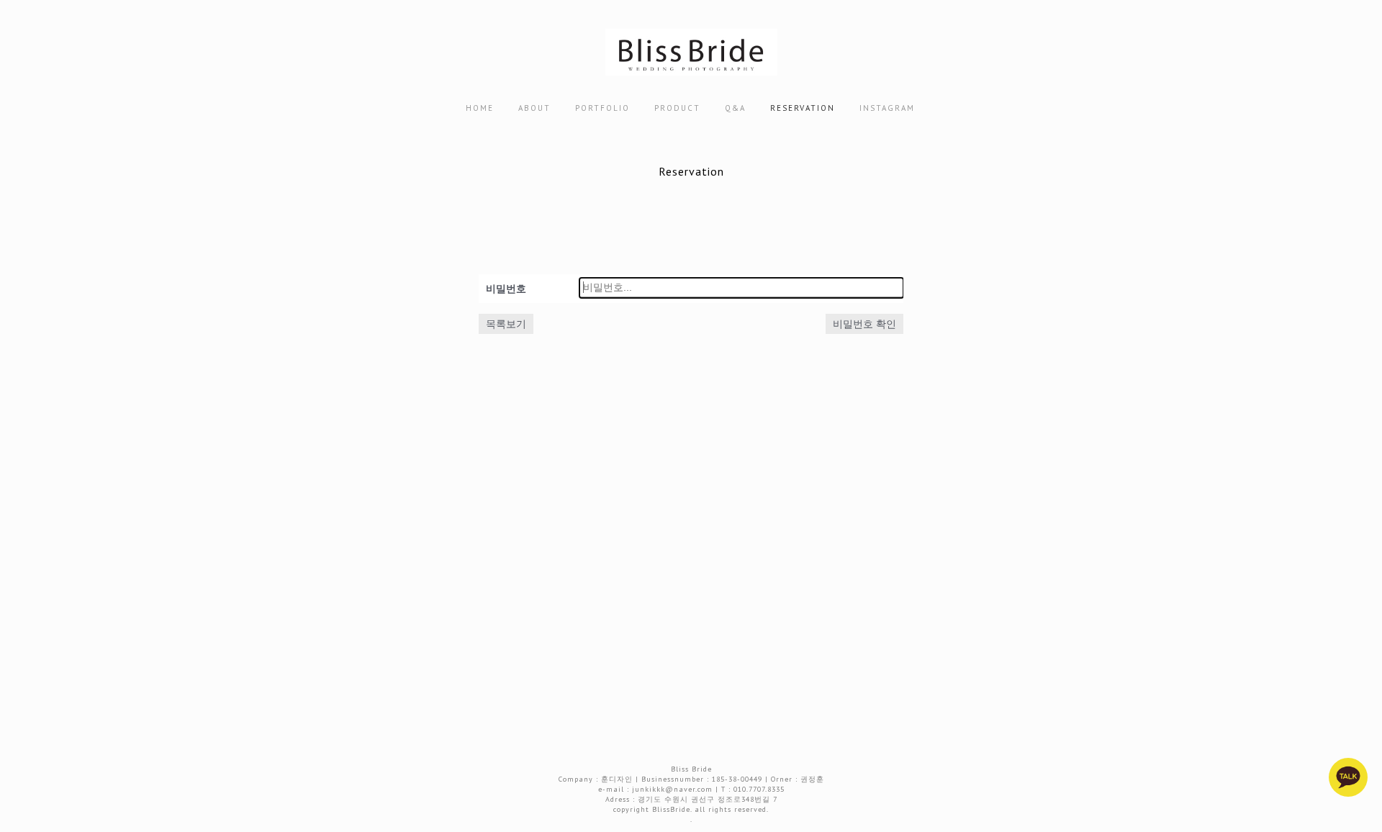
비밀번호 (506, 288)
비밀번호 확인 (864, 324)
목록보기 (506, 323)
